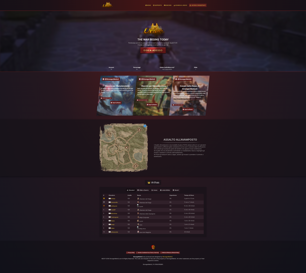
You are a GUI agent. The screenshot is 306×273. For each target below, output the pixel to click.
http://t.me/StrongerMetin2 (182, 99)
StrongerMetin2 (167, 257)
